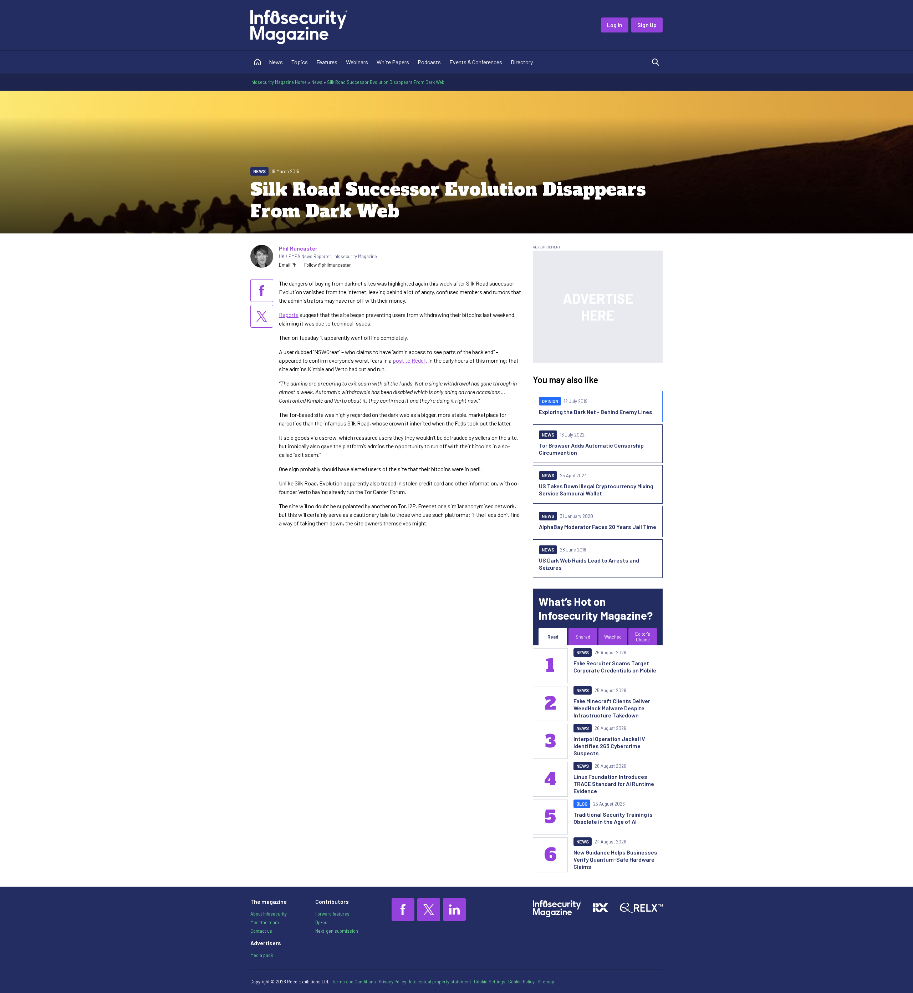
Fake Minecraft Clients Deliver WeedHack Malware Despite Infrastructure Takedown (611, 708)
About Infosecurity (268, 914)
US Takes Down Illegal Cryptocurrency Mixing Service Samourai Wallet (596, 490)
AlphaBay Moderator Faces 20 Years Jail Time (597, 526)
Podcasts (429, 62)
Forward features (332, 914)
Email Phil (289, 265)
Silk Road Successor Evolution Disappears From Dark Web (385, 82)
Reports (289, 314)
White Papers (393, 62)
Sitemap (545, 981)
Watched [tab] (613, 637)
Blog (581, 804)
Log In (614, 24)
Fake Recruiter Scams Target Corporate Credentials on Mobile (614, 667)
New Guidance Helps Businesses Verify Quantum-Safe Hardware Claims (615, 859)
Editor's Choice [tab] (642, 636)
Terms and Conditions (354, 981)
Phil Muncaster (298, 248)
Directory (522, 62)
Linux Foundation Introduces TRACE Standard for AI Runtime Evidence (613, 783)
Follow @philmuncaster (327, 265)
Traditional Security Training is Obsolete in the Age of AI (613, 818)
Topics (299, 62)
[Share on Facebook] (261, 290)
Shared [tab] (583, 637)
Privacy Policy (392, 981)
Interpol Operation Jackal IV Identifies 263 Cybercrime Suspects (609, 745)
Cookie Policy (521, 981)
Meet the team (264, 922)
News (276, 62)
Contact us (261, 931)
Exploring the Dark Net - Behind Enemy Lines (595, 411)
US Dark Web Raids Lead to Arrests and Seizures (589, 564)
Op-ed (321, 922)
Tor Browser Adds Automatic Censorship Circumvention (591, 449)
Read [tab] (552, 637)
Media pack (261, 955)
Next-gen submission (336, 931)
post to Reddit (410, 360)
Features (326, 62)
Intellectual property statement (440, 981)
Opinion (550, 401)
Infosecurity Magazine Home (278, 82)
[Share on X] (261, 316)
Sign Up (647, 24)
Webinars (357, 62)
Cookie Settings (489, 981)
